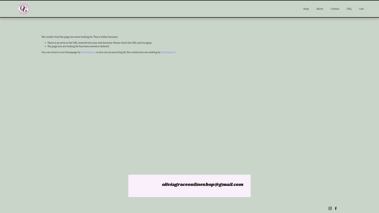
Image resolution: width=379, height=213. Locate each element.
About (319, 8)
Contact (335, 8)
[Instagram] (330, 208)
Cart (361, 8)
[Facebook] (336, 208)
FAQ (349, 8)
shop (306, 8)
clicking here (88, 52)
